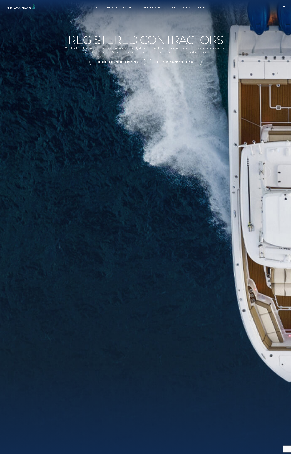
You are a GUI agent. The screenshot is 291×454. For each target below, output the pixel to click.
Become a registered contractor (118, 62)
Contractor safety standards (175, 62)
